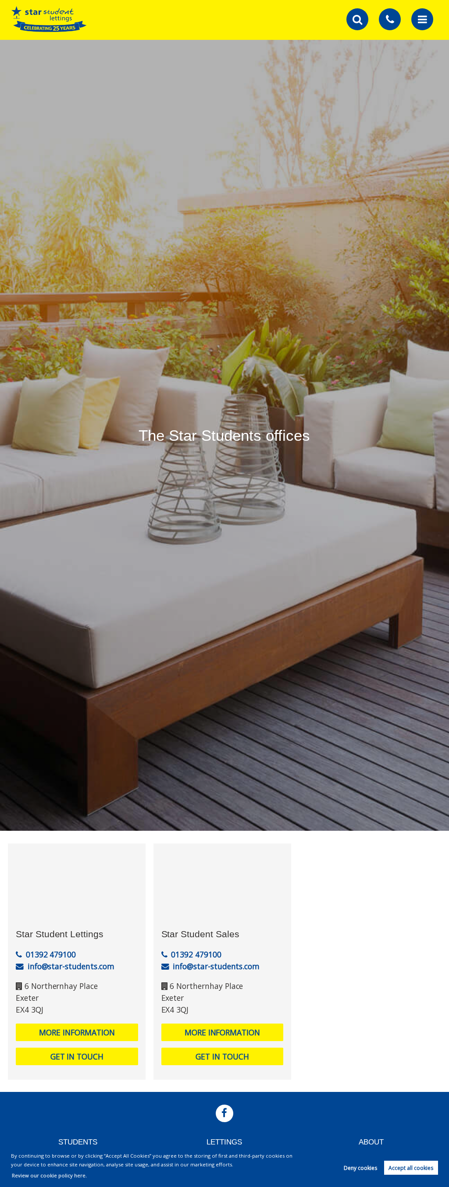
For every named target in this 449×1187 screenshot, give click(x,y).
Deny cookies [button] (360, 1168)
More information (76, 1032)
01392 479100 (51, 954)
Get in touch (76, 1056)
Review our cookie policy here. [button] (49, 1175)
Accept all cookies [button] (410, 1168)
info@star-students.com (71, 966)
